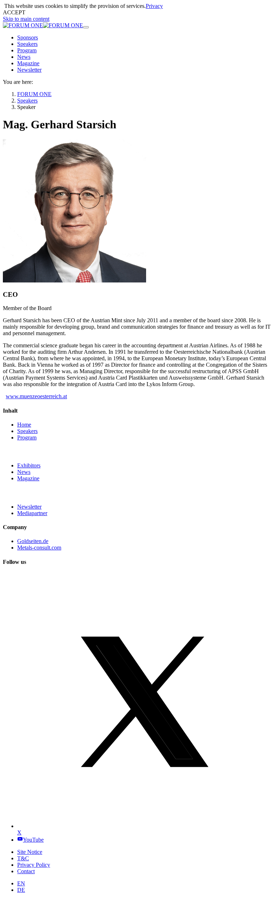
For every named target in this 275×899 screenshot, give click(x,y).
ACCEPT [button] (14, 12)
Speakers (27, 431)
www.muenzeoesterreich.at (36, 396)
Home (24, 425)
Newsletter (29, 507)
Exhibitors (28, 465)
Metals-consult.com (39, 547)
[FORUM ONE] (43, 25)
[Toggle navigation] (86, 27)
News (23, 472)
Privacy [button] (154, 6)
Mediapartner (32, 513)
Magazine (28, 478)
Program (27, 437)
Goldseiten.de (32, 541)
